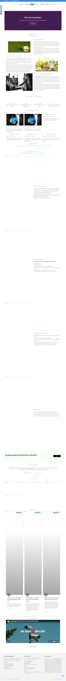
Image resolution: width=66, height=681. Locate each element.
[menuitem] (21, 4)
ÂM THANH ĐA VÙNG (28, 136)
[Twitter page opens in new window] (60, 0)
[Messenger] (1, 10)
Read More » (9, 609)
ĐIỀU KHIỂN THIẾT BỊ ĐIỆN (29, 126)
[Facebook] (33, 648)
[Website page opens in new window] (6, 671)
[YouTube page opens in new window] (61, 0)
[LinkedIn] (35, 648)
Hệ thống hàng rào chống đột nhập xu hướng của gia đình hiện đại (32, 599)
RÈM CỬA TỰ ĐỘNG (10, 136)
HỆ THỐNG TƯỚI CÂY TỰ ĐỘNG (49, 136)
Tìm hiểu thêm (33, 23)
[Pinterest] (30, 648)
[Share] (1, 14)
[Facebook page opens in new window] (58, 0)
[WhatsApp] (38, 648)
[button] (57, 456)
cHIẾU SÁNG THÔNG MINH (11, 126)
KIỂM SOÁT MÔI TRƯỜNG (48, 116)
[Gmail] (1, 12)
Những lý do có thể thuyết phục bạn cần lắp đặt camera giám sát (14, 599)
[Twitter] (27, 648)
